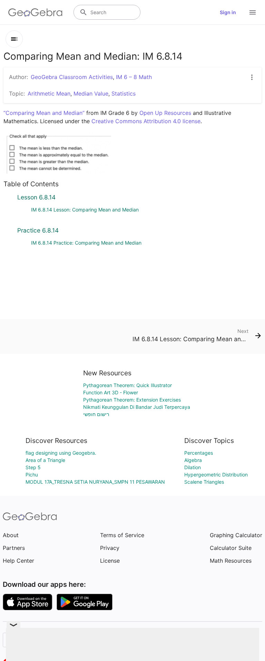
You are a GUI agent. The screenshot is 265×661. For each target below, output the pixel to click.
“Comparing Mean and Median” (44, 112)
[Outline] (14, 39)
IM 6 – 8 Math (134, 76)
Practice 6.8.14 (38, 230)
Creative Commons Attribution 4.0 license (145, 121)
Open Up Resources (165, 112)
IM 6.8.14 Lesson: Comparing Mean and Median (85, 210)
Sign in (228, 12)
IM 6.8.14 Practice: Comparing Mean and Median (86, 243)
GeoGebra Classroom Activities (72, 76)
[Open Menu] (252, 12)
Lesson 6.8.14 (36, 197)
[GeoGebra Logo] (35, 12)
